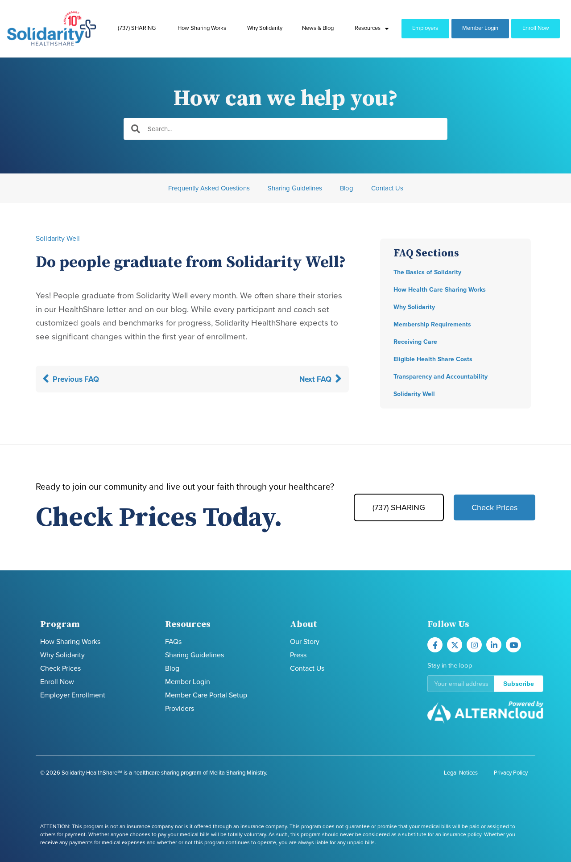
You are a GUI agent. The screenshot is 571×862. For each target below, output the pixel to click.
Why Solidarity (264, 28)
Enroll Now (535, 28)
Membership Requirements (432, 324)
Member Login (480, 28)
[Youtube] (513, 644)
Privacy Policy (511, 772)
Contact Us (387, 188)
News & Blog (318, 28)
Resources (368, 28)
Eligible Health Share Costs (432, 359)
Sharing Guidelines (295, 188)
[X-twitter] (454, 644)
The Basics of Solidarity (427, 272)
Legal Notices (461, 772)
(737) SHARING (137, 28)
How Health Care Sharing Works (439, 289)
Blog (346, 188)
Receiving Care (415, 342)
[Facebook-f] (435, 644)
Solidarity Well (58, 238)
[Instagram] (474, 644)
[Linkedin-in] (493, 644)
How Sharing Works (202, 28)
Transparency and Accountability (440, 376)
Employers (425, 28)
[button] (485, 683)
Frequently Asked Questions (209, 188)
